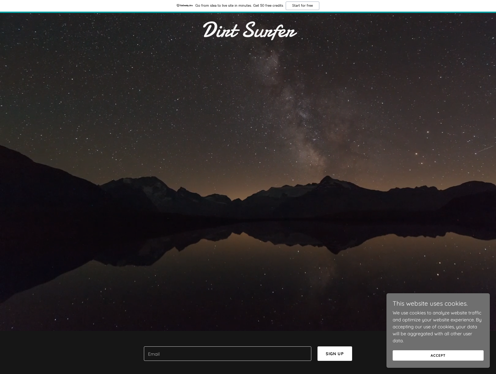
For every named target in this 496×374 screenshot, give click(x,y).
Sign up (335, 353)
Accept (438, 355)
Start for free (302, 5)
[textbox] (227, 353)
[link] (248, 35)
